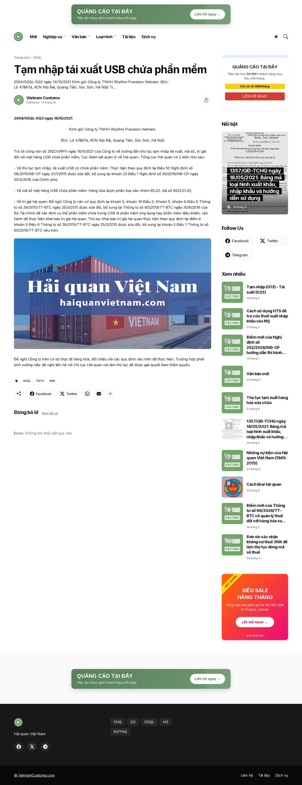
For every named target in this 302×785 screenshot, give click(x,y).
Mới (33, 36)
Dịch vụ (149, 36)
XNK (52, 380)
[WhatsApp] (87, 394)
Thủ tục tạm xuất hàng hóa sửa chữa (267, 400)
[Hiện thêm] (110, 394)
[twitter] (32, 746)
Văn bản (79, 36)
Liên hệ (247, 775)
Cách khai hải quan (264, 484)
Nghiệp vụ (52, 36)
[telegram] (45, 746)
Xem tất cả (50, 413)
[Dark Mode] (274, 36)
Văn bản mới (258, 373)
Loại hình (104, 36)
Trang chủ (21, 57)
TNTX (40, 380)
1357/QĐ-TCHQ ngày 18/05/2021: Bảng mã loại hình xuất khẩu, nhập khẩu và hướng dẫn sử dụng (266, 429)
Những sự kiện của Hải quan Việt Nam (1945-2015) (267, 457)
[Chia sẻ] (206, 100)
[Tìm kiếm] (283, 36)
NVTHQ (120, 731)
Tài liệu (128, 36)
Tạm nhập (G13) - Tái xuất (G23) (266, 289)
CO (133, 722)
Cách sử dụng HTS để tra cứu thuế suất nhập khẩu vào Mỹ (267, 316)
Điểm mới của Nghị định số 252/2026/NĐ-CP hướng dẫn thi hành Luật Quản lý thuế (264, 345)
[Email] (99, 394)
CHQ (118, 722)
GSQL (37, 57)
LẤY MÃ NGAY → (255, 622)
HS (165, 722)
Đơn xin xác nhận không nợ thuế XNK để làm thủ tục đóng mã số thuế (267, 544)
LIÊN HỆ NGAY (255, 96)
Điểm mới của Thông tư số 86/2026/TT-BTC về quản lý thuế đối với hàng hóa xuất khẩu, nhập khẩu (266, 513)
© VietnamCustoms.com (34, 775)
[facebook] (19, 746)
